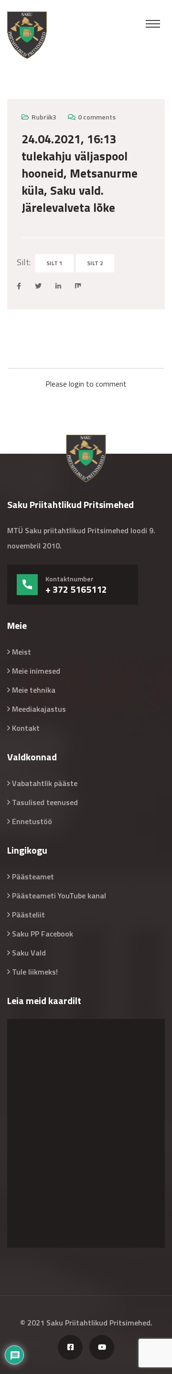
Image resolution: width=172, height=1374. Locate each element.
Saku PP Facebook (42, 933)
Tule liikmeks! (35, 971)
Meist (21, 651)
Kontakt (26, 728)
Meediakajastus (39, 709)
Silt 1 (54, 263)
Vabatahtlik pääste (44, 783)
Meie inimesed (36, 671)
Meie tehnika (33, 690)
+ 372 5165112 (76, 589)
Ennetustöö (32, 821)
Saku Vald (29, 952)
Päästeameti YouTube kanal (59, 895)
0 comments (97, 117)
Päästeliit (28, 914)
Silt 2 (95, 263)
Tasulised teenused (45, 802)
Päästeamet (33, 876)
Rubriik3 (44, 117)
